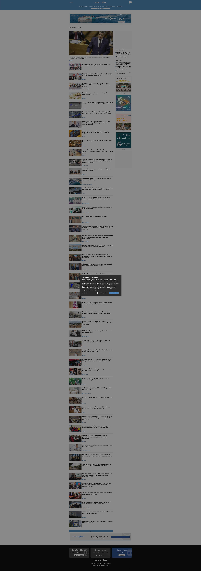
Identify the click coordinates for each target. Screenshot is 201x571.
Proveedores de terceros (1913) (109, 283)
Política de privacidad (95, 290)
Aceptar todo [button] (114, 292)
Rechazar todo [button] (103, 292)
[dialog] (100, 285)
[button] (85, 293)
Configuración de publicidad (91, 288)
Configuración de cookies (86, 290)
